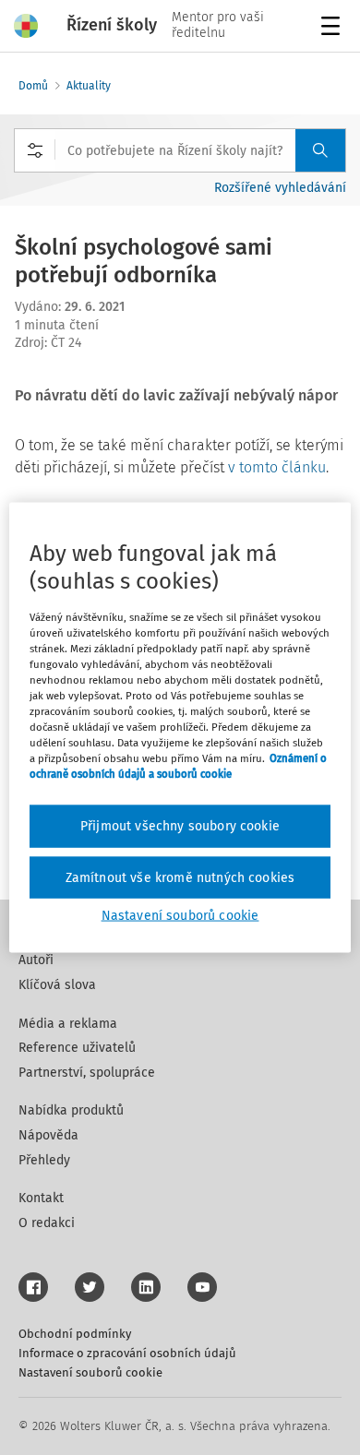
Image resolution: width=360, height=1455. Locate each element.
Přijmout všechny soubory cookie (180, 826)
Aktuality (88, 85)
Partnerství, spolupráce (86, 1072)
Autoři (36, 960)
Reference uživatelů (77, 1047)
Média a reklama (67, 1024)
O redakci (46, 1223)
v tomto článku (277, 467)
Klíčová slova (57, 985)
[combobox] (180, 150)
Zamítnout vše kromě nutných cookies (180, 877)
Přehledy (44, 1160)
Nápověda (48, 1135)
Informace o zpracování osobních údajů (127, 1353)
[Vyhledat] (320, 150)
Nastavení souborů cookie (90, 1372)
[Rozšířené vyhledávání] (35, 150)
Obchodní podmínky (74, 1334)
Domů (33, 85)
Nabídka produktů (71, 1110)
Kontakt (41, 1198)
